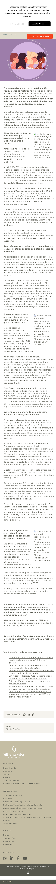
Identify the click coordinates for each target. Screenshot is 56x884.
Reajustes (7, 799)
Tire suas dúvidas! (39, 36)
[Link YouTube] (25, 858)
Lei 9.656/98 (12, 167)
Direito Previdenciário (13, 811)
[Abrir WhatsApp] (49, 877)
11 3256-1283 (7, 882)
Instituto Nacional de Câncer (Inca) (25, 183)
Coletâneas (8, 844)
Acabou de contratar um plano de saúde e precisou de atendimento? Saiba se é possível (31, 660)
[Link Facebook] (18, 858)
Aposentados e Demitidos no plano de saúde (23, 808)
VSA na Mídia (9, 838)
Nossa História (9, 768)
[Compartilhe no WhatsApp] (24, 714)
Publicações (8, 841)
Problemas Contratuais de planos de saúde (22, 805)
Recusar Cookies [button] (16, 24)
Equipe (6, 777)
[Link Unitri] (28, 872)
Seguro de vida (10, 823)
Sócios (6, 774)
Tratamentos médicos (13, 795)
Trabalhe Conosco (11, 780)
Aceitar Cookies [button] (39, 24)
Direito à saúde (13, 729)
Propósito (7, 771)
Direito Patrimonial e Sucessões (17, 814)
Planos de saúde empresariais (16, 802)
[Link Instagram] (5, 858)
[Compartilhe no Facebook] (33, 714)
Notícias (6, 835)
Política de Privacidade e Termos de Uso (21, 784)
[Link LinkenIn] (11, 858)
